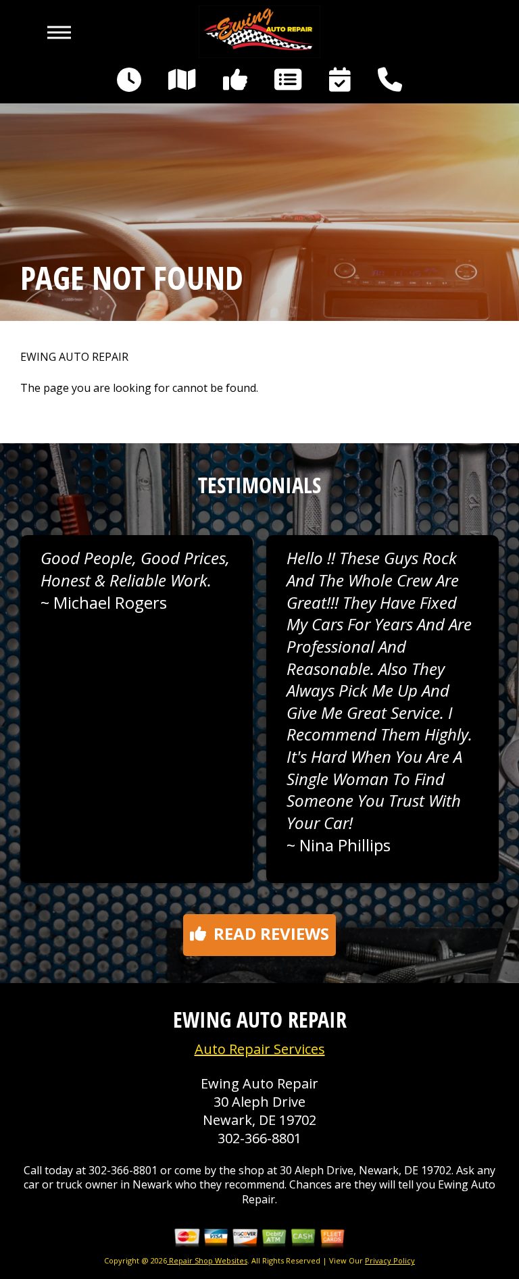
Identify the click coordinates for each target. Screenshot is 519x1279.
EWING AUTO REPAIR (74, 357)
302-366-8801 (259, 1138)
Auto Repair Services (260, 1049)
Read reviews (271, 933)
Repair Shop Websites (207, 1260)
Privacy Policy (390, 1260)
